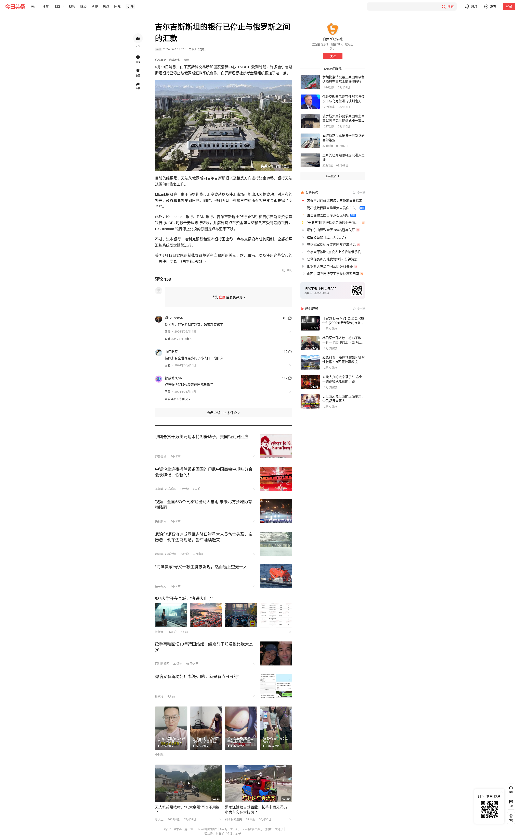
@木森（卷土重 (183, 829)
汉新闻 (159, 632)
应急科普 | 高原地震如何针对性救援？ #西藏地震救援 (343, 359)
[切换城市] (62, 6)
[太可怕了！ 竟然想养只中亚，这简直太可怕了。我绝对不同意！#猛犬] (206, 728)
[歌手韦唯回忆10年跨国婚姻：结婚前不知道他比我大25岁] (276, 653)
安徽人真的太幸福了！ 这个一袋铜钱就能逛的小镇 (342, 379)
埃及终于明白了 (214, 833)
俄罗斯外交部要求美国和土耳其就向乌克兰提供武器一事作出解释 (343, 118)
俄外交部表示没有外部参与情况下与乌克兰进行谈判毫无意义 (343, 98)
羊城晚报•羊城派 (165, 489)
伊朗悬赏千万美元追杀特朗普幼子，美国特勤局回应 (201, 436)
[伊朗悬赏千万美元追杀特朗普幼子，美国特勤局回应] (276, 446)
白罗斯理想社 (197, 49)
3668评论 (174, 819)
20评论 (177, 663)
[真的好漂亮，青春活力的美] (276, 728)
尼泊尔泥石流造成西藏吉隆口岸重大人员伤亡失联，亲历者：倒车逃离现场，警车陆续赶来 (203, 537)
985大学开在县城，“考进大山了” (184, 598)
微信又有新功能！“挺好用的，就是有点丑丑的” (197, 676)
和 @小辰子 (233, 833)
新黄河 (159, 696)
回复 (167, 331)
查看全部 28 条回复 (177, 339)
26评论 (172, 632)
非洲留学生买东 (253, 829)
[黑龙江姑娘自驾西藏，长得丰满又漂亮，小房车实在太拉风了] (258, 783)
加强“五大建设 (274, 829)
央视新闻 (160, 521)
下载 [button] (510, 817)
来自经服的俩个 (208, 829)
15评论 (184, 489)
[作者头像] (333, 29)
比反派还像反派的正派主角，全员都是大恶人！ (343, 398)
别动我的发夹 (233, 819)
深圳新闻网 (162, 663)
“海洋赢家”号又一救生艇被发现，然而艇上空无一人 (201, 567)
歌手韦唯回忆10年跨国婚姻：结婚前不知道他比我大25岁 (204, 646)
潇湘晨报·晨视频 (165, 554)
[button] (34, 6)
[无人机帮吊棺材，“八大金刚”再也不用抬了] (188, 783)
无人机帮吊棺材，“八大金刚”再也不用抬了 (187, 810)
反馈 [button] (511, 806)
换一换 (360, 193)
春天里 (159, 819)
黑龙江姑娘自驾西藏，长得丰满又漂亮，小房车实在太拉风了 (258, 810)
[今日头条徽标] (15, 6)
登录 (509, 6)
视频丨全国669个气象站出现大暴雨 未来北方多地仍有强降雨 (203, 504)
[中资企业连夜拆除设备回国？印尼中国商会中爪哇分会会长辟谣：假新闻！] (276, 479)
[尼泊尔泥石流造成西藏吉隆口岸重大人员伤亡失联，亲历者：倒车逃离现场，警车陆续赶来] (276, 544)
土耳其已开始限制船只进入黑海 (343, 157)
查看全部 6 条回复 (176, 399)
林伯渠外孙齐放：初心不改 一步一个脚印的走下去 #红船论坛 (343, 340)
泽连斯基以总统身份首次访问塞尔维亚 (343, 137)
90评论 (184, 554)
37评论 (250, 819)
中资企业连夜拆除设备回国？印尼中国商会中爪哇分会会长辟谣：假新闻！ (203, 472)
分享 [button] (137, 88)
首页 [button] (511, 792)
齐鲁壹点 (160, 456)
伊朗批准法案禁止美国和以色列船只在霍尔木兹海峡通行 (343, 79)
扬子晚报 (160, 586)
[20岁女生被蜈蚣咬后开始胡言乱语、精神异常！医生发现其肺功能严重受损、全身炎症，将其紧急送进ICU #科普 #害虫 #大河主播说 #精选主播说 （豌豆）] (241, 728)
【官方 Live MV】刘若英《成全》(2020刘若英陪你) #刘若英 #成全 (343, 320)
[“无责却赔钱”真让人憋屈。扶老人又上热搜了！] (171, 728)
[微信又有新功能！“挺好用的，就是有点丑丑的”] (276, 686)
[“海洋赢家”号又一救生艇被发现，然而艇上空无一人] (276, 576)
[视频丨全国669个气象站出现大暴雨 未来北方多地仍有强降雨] (276, 511)
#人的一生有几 (229, 829)
